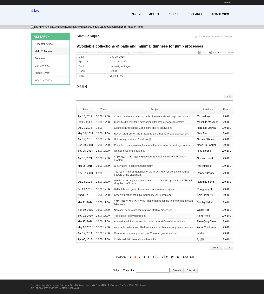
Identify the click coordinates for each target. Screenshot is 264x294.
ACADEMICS (220, 14)
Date (85, 109)
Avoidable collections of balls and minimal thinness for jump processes (140, 46)
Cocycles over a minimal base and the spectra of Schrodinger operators (154, 145)
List (228, 95)
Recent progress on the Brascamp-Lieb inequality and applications (151, 133)
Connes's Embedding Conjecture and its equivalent (143, 127)
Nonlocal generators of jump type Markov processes (143, 210)
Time (103, 109)
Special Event (42, 72)
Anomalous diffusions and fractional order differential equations (149, 221)
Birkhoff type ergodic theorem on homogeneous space (144, 189)
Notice (136, 14)
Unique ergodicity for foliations (131, 139)
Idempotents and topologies (129, 150)
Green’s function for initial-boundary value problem (142, 195)
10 (172, 256)
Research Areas (44, 44)
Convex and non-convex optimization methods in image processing (151, 116)
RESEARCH (195, 14)
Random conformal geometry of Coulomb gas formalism (145, 233)
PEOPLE (173, 14)
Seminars (40, 58)
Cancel (191, 270)
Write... (216, 247)
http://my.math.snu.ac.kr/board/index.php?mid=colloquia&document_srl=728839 (116, 52)
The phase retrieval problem (130, 215)
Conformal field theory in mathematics (135, 239)
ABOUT (154, 14)
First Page (120, 256)
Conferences (42, 65)
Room (226, 109)
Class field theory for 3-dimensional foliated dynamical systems (149, 122)
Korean (227, 2)
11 (178, 256)
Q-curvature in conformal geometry (133, 165)
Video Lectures (43, 80)
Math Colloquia (224, 36)
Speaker (207, 109)
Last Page (188, 256)
